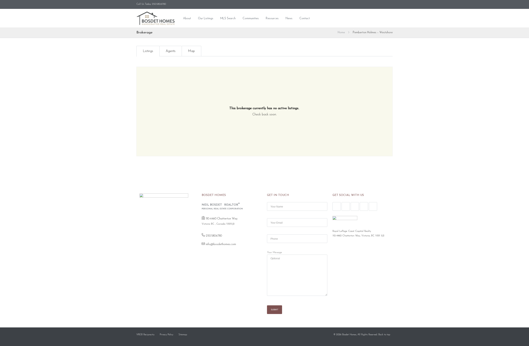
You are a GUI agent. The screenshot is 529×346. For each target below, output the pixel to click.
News (289, 18)
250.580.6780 (214, 235)
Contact (304, 18)
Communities (251, 18)
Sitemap (183, 334)
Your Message (274, 252)
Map (191, 51)
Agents (170, 51)
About (187, 18)
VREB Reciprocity (145, 334)
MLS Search (228, 18)
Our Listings (205, 18)
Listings (148, 51)
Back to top (384, 334)
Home (341, 32)
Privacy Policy (166, 334)
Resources (272, 18)
